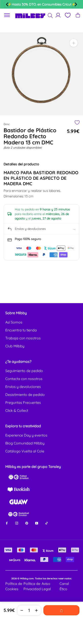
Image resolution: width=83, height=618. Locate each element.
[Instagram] (16, 523)
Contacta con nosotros (23, 378)
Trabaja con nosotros (23, 338)
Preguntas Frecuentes (23, 402)
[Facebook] (6, 523)
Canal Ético (64, 586)
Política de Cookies (13, 586)
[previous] (7, 4)
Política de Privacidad (32, 586)
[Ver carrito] (77, 15)
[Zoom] (73, 43)
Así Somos (13, 322)
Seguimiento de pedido (24, 371)
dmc (7, 124)
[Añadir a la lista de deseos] (76, 122)
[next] (75, 4)
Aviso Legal (46, 586)
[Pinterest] (26, 523)
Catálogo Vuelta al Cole (24, 451)
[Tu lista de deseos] (67, 15)
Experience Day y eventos (26, 435)
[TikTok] (46, 523)
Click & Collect (16, 410)
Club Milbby (14, 346)
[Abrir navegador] (7, 15)
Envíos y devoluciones (23, 386)
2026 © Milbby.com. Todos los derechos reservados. (41, 578)
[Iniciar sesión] (58, 15)
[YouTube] (36, 523)
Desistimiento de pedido (25, 394)
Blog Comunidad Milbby (24, 443)
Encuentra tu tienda (21, 330)
